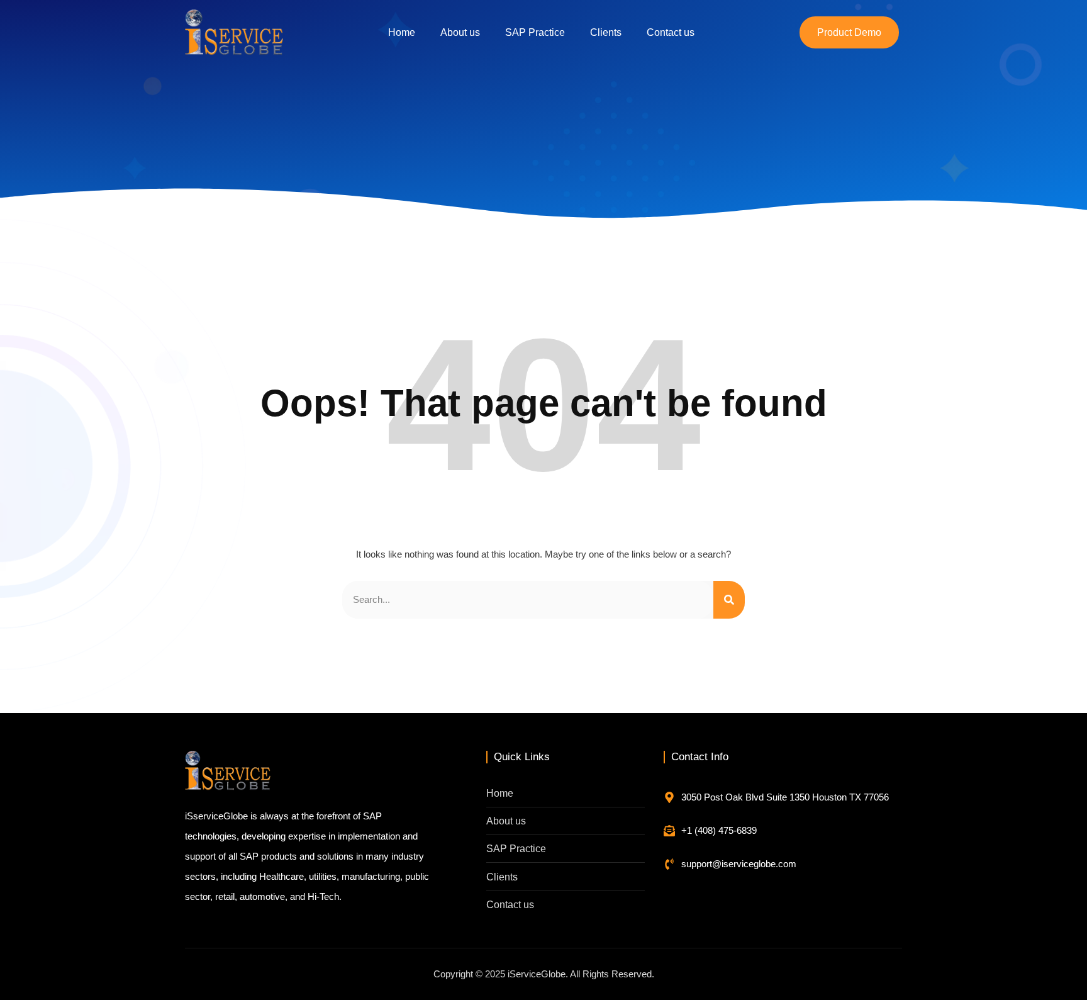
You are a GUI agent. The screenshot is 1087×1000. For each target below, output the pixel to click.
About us (460, 32)
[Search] (729, 600)
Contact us (670, 32)
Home (401, 32)
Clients (606, 32)
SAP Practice (535, 32)
